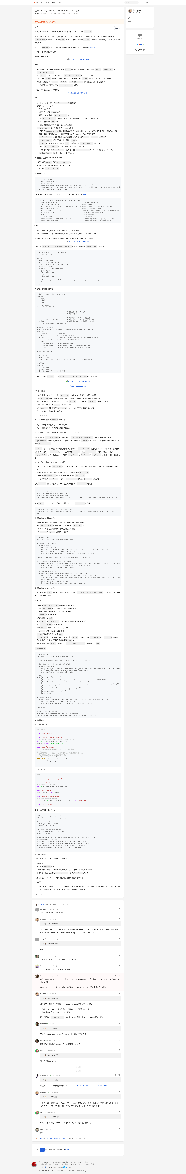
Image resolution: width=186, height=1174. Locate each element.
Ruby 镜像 (54, 1162)
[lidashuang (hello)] (37, 1076)
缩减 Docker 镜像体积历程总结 (55, 1138)
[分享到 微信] (143, 44)
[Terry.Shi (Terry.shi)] (37, 909)
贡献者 (86, 1162)
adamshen (44, 956)
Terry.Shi (43, 909)
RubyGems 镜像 (63, 1162)
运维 (37, 10)
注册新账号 (68, 1150)
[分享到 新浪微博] (139, 44)
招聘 (53, 2)
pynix (42, 1050)
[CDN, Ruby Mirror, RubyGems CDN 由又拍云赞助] (65, 1167)
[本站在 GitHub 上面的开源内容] (40, 1170)
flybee (42, 1040)
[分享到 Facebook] (141, 44)
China (37, 2)
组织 (77, 1162)
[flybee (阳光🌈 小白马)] (37, 1041)
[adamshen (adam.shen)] (37, 956)
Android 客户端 (69, 1171)
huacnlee (41, 905)
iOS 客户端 (60, 1171)
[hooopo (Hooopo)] (37, 966)
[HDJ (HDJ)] (37, 1129)
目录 (118, 28)
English (85, 1171)
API (81, 1162)
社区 (47, 2)
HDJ (56, 14)
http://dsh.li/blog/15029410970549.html (92, 1086)
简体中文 (79, 1171)
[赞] (119, 909)
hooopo (43, 966)
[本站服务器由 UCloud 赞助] (49, 1167)
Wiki (59, 2)
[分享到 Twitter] (137, 44)
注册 (146, 2)
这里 (84, 194)
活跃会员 (72, 1162)
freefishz (37, 14)
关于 (40, 1162)
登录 (151, 2)
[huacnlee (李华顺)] (37, 905)
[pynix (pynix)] (37, 1051)
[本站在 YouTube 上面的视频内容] (49, 1170)
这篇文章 (91, 47)
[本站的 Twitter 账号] (43, 1170)
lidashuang (44, 1075)
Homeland (74, 1164)
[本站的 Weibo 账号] (46, 1170)
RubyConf (46, 1162)
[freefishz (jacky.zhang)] (37, 919)
